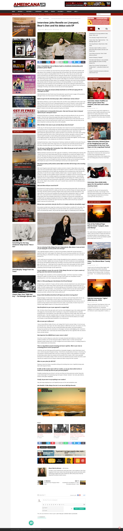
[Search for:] (103, 14)
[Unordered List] (53, 505)
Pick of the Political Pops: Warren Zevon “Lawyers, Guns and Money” (98, 226)
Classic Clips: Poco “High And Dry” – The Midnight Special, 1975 (24, 181)
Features (28, 11)
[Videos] (99, 251)
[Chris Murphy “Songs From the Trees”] (24, 161)
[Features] (99, 213)
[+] (63, 504)
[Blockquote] (55, 505)
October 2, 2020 (92, 229)
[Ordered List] (51, 505)
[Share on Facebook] (39, 62)
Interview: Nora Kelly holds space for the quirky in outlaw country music (98, 184)
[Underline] (47, 505)
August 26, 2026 (92, 149)
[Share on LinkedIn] (48, 62)
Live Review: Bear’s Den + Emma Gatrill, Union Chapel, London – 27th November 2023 (77, 435)
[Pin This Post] (52, 62)
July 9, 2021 (41, 29)
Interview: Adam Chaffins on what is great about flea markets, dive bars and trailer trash (23, 215)
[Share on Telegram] (74, 62)
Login (84, 495)
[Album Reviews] (99, 288)
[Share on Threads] (83, 62)
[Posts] (91, 29)
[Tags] (99, 29)
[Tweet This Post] (44, 62)
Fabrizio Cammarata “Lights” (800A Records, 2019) (97, 299)
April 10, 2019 (91, 302)
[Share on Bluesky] (79, 62)
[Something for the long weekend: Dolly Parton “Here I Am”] (24, 143)
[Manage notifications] (120, 528)
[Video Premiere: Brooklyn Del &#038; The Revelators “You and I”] (61, 428)
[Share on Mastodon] (70, 62)
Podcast (69, 11)
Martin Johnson (49, 29)
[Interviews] (99, 90)
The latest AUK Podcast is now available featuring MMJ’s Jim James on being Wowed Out (98, 61)
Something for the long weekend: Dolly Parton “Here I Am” (24, 146)
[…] (90, 118)
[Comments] (106, 29)
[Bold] (43, 505)
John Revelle (51, 447)
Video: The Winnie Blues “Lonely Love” (98, 262)
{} (61, 504)
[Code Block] (57, 505)
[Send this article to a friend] (57, 62)
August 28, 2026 (22, 149)
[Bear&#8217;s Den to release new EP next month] (44, 428)
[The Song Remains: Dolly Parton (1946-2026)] (24, 195)
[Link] (59, 505)
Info (75, 11)
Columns (60, 11)
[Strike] (49, 505)
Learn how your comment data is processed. (66, 513)
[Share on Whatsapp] (66, 62)
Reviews (20, 11)
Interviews (38, 11)
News (13, 11)
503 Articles (65, 468)
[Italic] (45, 505)
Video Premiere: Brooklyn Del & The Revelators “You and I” (61, 434)
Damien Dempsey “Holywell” (96, 57)
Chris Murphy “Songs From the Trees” (23, 164)
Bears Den (43, 447)
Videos (46, 11)
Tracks (53, 11)
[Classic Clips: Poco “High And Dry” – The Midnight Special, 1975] (24, 178)
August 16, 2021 (92, 265)
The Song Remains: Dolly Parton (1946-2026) (24, 199)
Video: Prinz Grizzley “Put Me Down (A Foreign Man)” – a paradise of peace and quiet (98, 67)
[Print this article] (61, 62)
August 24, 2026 (92, 188)
